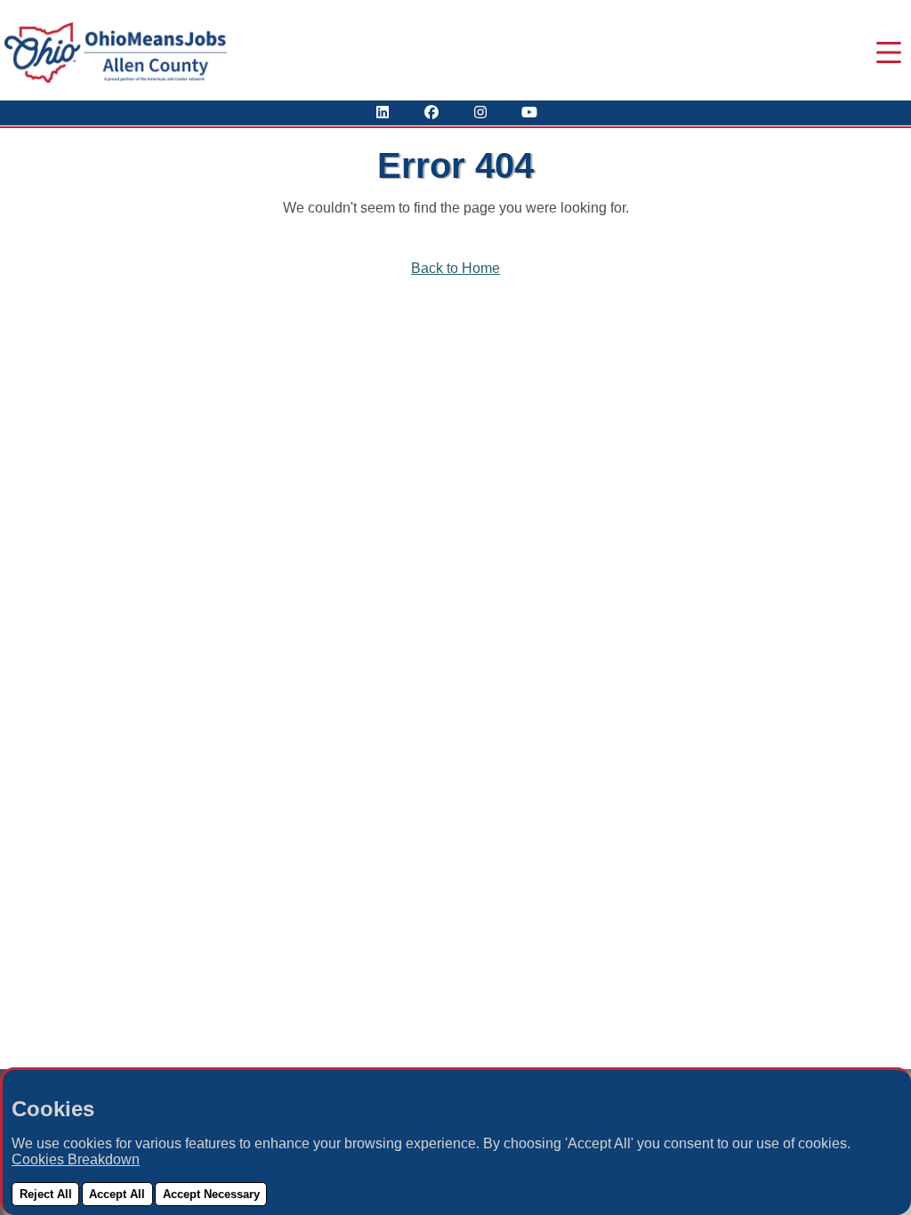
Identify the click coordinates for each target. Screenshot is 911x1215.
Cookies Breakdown (76, 1159)
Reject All (46, 1194)
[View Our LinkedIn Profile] (382, 112)
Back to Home (455, 268)
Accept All (117, 1194)
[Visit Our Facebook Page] (431, 112)
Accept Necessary (211, 1194)
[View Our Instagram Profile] (480, 112)
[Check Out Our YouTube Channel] (529, 112)
